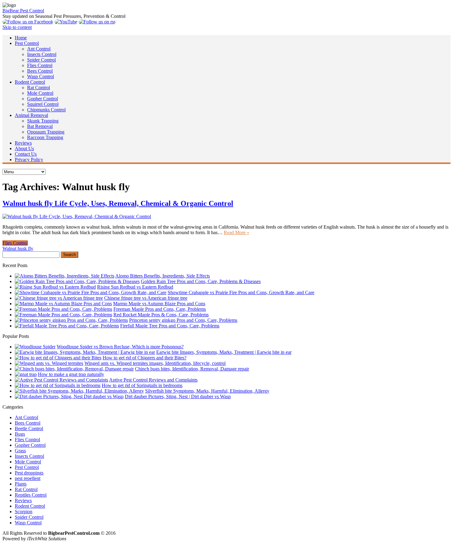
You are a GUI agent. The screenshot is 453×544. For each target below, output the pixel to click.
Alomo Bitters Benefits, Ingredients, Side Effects (162, 275)
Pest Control (27, 43)
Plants (21, 483)
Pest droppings (29, 472)
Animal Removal (31, 115)
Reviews (23, 143)
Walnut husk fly (17, 248)
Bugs (20, 434)
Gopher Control (42, 98)
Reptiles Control (31, 495)
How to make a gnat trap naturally (71, 374)
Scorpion (23, 511)
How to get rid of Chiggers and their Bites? (144, 357)
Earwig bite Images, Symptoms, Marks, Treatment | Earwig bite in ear (224, 352)
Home (21, 37)
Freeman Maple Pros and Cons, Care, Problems (159, 309)
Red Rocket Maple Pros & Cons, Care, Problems (161, 314)
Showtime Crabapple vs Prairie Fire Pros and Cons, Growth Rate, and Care (241, 292)
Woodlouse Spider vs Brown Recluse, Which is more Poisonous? (120, 346)
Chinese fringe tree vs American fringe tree (145, 298)
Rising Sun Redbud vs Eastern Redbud (135, 287)
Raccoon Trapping (45, 137)
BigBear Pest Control (23, 10)
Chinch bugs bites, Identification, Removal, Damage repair (192, 368)
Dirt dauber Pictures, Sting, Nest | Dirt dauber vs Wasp (178, 396)
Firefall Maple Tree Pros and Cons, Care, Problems (169, 325)
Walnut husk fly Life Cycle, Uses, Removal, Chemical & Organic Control (117, 203)
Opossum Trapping (45, 131)
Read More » (236, 232)
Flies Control (39, 65)
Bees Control (40, 71)
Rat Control (38, 87)
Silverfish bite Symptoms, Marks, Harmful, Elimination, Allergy (207, 391)
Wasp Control (40, 76)
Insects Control (41, 54)
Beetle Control (29, 428)
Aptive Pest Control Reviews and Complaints (153, 379)
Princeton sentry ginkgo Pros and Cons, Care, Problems (183, 320)
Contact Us (26, 154)
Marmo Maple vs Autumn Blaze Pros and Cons (159, 303)
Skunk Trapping (43, 120)
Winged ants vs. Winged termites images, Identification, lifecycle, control (155, 363)
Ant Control (39, 48)
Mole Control (40, 93)
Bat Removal (40, 126)
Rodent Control (30, 82)
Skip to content (17, 27)
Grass (20, 450)
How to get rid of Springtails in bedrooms (142, 385)
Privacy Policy (29, 159)
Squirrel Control (43, 104)
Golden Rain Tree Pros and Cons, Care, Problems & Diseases (201, 281)
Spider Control (41, 59)
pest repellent (27, 478)
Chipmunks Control (46, 109)
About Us (24, 148)
